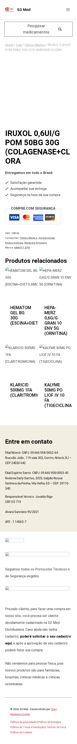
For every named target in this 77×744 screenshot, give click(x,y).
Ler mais (55, 386)
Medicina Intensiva (35, 243)
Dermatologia (46, 238)
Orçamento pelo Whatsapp (21, 328)
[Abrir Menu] (68, 9)
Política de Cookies (21, 732)
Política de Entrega (49, 722)
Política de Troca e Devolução (27, 727)
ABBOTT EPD (22, 247)
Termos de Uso (56, 727)
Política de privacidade (23, 722)
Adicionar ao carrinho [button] (22, 300)
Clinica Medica (28, 238)
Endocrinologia (14, 243)
